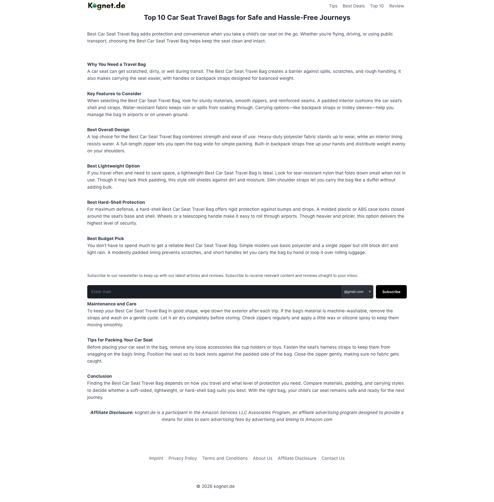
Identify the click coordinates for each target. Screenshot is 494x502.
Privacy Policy (183, 458)
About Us (262, 458)
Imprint (156, 458)
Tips (333, 5)
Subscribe (391, 291)
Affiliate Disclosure (297, 458)
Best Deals (354, 5)
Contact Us (333, 458)
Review (396, 5)
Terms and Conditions (225, 458)
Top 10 (377, 5)
